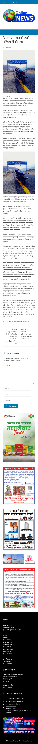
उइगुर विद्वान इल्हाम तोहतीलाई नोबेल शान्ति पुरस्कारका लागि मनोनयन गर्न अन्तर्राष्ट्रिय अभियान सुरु (11, 336)
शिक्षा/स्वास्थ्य (23, 321)
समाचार (27, 321)
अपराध (11, 321)
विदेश (18, 321)
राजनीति (15, 321)
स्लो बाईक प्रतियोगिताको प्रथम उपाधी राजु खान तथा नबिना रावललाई (26, 334)
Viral (20, 741)
